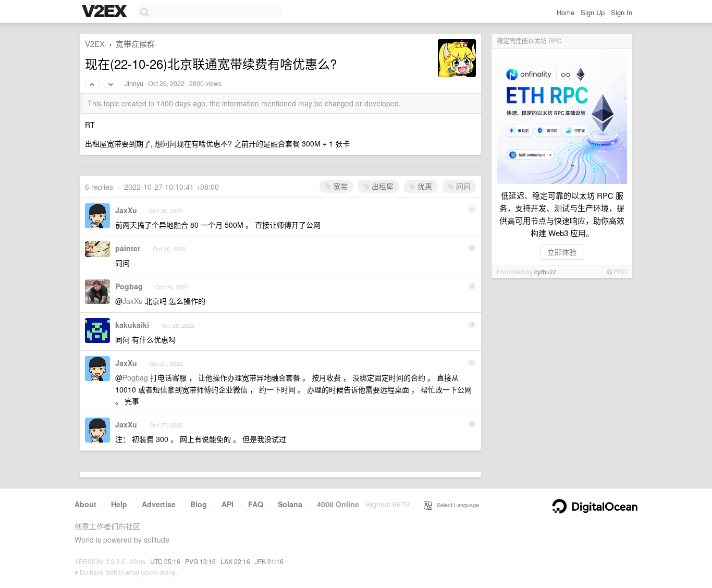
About (85, 504)
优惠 (423, 186)
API (228, 504)
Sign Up (593, 12)
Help (119, 504)
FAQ (255, 504)
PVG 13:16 (200, 561)
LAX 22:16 (235, 561)
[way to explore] (106, 12)
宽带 (339, 186)
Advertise (159, 504)
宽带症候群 (135, 43)
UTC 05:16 (165, 561)
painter (127, 248)
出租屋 (382, 186)
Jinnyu (134, 83)
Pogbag (129, 286)
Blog (198, 504)
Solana (290, 504)
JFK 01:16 (269, 561)
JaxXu (126, 210)
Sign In (621, 12)
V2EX (95, 43)
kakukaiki (132, 325)
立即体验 (561, 252)
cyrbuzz (545, 271)
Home (565, 12)
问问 (462, 186)
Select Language (455, 504)
